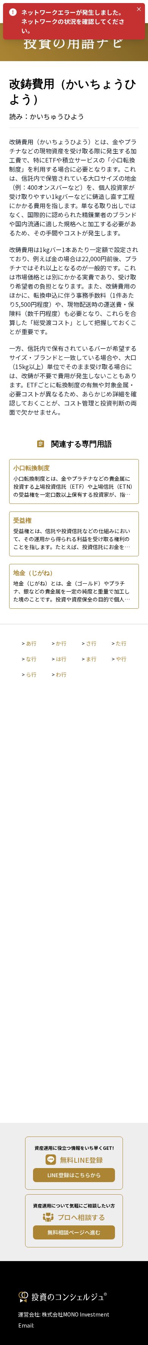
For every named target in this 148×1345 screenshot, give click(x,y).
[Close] (138, 9)
